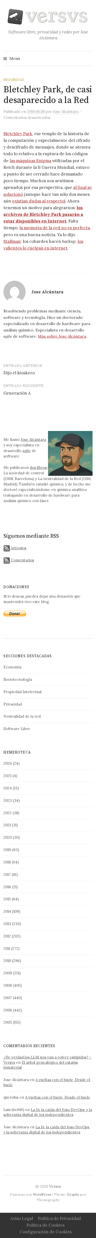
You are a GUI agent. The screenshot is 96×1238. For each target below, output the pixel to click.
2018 (7, 862)
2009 (7, 973)
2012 (7, 936)
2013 (7, 923)
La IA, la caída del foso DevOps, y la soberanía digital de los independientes (47, 1112)
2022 (7, 812)
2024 (7, 788)
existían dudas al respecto (38, 201)
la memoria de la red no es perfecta (54, 227)
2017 (7, 874)
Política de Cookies (45, 1225)
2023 (7, 800)
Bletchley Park (17, 133)
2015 (7, 899)
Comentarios (22, 560)
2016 (7, 886)
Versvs (55, 1186)
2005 (7, 1022)
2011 (6, 948)
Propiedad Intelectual (22, 691)
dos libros (38, 467)
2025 (7, 775)
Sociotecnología (17, 679)
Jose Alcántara (33, 439)
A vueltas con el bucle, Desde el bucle (57, 1097)
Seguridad (13, 79)
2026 (7, 763)
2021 (7, 825)
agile (26, 450)
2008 (7, 985)
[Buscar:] (88, 58)
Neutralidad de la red (22, 716)
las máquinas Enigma (30, 160)
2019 (7, 849)
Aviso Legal (21, 1218)
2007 (7, 997)
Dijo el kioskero (19, 373)
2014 (7, 911)
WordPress (42, 1194)
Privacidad (12, 704)
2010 (7, 960)
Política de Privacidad (59, 1218)
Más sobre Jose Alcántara (62, 336)
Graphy (73, 1194)
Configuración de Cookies (46, 1232)
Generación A (17, 393)
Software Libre (16, 728)
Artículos (18, 548)
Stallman (12, 241)
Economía (12, 667)
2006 (7, 1010)
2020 (7, 837)
